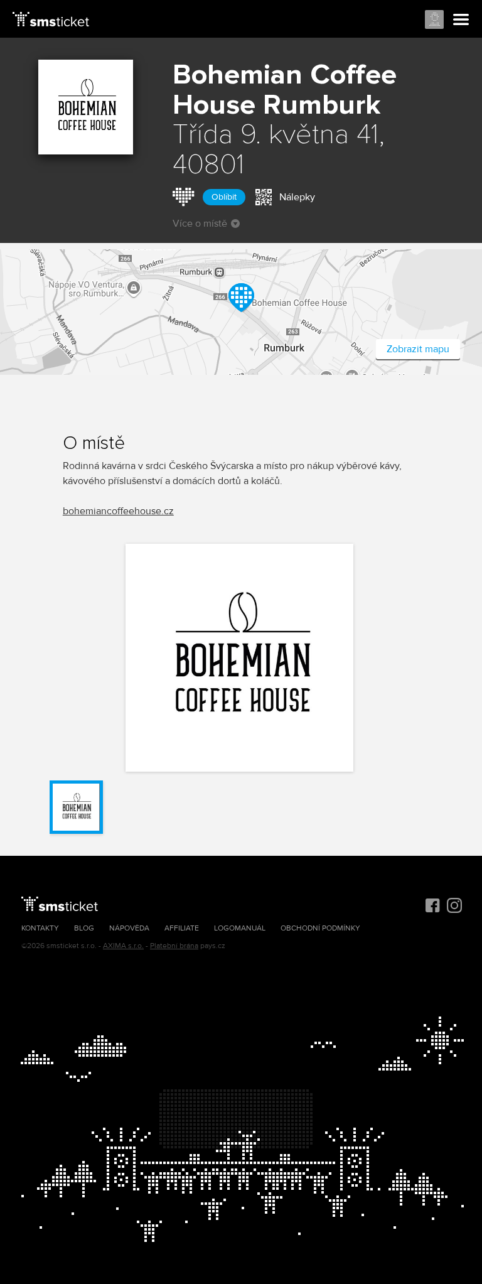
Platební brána (174, 946)
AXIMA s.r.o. (123, 946)
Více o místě (200, 223)
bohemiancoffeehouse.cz (118, 511)
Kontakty (40, 928)
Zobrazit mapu (418, 349)
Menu (461, 20)
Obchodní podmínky (320, 928)
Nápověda (129, 928)
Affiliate (181, 928)
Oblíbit (224, 197)
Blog (84, 928)
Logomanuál (239, 928)
